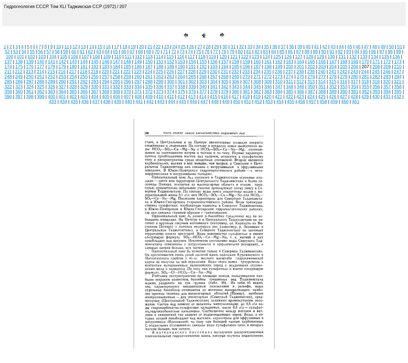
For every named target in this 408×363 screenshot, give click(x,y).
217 (73, 71)
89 (315, 51)
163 (289, 61)
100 (9, 56)
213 (29, 71)
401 (62, 96)
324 (30, 86)
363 (51, 91)
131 (342, 56)
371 (138, 91)
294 (105, 81)
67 (132, 51)
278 (333, 76)
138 (19, 61)
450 (236, 101)
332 (116, 86)
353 (343, 86)
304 (214, 81)
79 (232, 51)
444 (171, 101)
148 (127, 61)
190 (181, 66)
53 (15, 51)
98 (390, 51)
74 (190, 51)
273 (279, 76)
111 (128, 56)
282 (376, 76)
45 (349, 46)
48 (374, 46)
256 (95, 76)
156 (214, 61)
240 (322, 71)
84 (273, 51)
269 (235, 76)
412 (181, 96)
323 (19, 86)
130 (331, 56)
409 (149, 96)
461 (355, 101)
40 (308, 46)
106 (74, 56)
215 (51, 71)
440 (128, 101)
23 (166, 46)
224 (148, 71)
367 (95, 91)
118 (201, 56)
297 (138, 81)
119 (212, 56)
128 (309, 56)
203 (322, 66)
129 (320, 56)
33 (249, 46)
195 (235, 66)
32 (241, 46)
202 (311, 66)
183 (105, 66)
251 (40, 76)
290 (62, 81)
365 (73, 91)
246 (387, 71)
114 (159, 56)
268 (224, 76)
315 (332, 81)
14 (91, 46)
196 (246, 66)
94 (356, 51)
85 (281, 51)
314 (322, 81)
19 (133, 46)
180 (73, 66)
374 (170, 91)
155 (203, 61)
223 (138, 71)
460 (345, 101)
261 (149, 76)
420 (267, 96)
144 (84, 61)
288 (40, 81)
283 (387, 76)
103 (42, 56)
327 (62, 86)
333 (127, 86)
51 (399, 46)
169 (354, 61)
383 (268, 91)
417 (235, 96)
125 (277, 56)
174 (8, 66)
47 (366, 46)
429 (365, 96)
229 (202, 71)
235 (267, 71)
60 (73, 51)
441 (139, 101)
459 (334, 101)
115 (170, 56)
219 (94, 71)
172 (387, 61)
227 (181, 71)
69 (148, 51)
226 (170, 71)
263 (170, 76)
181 (84, 66)
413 (192, 96)
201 (300, 66)
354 (354, 86)
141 (51, 61)
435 (74, 101)
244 (365, 71)
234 (257, 71)
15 (99, 46)
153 (181, 61)
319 (376, 81)
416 (224, 96)
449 (226, 101)
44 (341, 46)
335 (149, 86)
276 (311, 76)
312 (300, 81)
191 (192, 66)
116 (180, 56)
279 (343, 76)
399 (40, 96)
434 (63, 101)
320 (387, 81)
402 (73, 96)
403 (84, 96)
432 (397, 96)
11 (66, 46)
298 (149, 81)
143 (73, 61)
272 (268, 76)
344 (246, 86)
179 (62, 66)
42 (324, 46)
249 (19, 76)
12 (74, 46)
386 (300, 91)
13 (83, 46)
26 (191, 46)
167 (333, 61)
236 (278, 71)
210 (398, 66)
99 (398, 51)
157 (224, 61)
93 (348, 51)
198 (268, 66)
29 (216, 46)
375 (181, 91)
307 (246, 81)
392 (365, 91)
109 (107, 56)
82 (257, 51)
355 (365, 86)
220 (105, 71)
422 (289, 96)
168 (343, 61)
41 (316, 46)
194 (224, 66)
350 (311, 86)
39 (299, 46)
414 (202, 96)
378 (214, 91)
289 (51, 81)
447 (204, 101)
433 (52, 101)
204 (333, 66)
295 (116, 81)
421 (278, 96)
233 (246, 71)
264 (181, 76)
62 (90, 51)
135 (385, 56)
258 (116, 76)
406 (116, 96)
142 (62, 61)
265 (192, 76)
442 (150, 101)
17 (116, 46)
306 (235, 81)
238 (300, 71)
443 (161, 101)
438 (106, 101)
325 (40, 86)
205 (343, 66)
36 (274, 46)
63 (98, 51)
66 (123, 51)
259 (127, 76)
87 (298, 51)
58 (57, 51)
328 (73, 86)
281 (365, 76)
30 (224, 46)
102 (31, 56)
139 (30, 61)
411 (170, 96)
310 (279, 81)
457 (312, 101)
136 (396, 56)
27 (199, 46)
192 (203, 66)
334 (138, 86)
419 (257, 96)
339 (192, 86)
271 (257, 76)
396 (8, 96)
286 (19, 81)
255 (84, 76)
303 (203, 81)
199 (279, 66)
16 (108, 46)
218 (83, 71)
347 (279, 86)
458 (323, 101)
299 (159, 81)
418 (246, 96)
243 (354, 71)
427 (343, 96)
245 (376, 71)
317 (354, 81)
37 (283, 46)
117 (191, 56)
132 (353, 56)
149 (138, 61)
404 (95, 96)
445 (182, 101)
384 (279, 91)
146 (105, 61)
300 (170, 81)
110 (117, 56)
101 (20, 56)
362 (40, 91)
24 (174, 46)
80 (240, 51)
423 (300, 96)
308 (257, 81)
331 (105, 86)
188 (159, 66)
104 (53, 56)
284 (398, 76)
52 (7, 51)
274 (289, 76)
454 (280, 101)
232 (235, 71)
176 (30, 66)
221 (116, 71)
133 (363, 56)
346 (268, 86)
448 (215, 101)
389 (333, 91)
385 (289, 91)
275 (300, 76)
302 (192, 81)
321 (397, 81)
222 (127, 71)
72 (173, 51)
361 (30, 91)
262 (159, 76)
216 (62, 71)
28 (208, 46)
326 (51, 86)
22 (158, 46)
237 (289, 71)
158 (235, 61)
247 (397, 71)
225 (159, 71)
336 (159, 86)
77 (215, 51)
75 (198, 51)
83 (265, 51)
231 (224, 71)
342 (224, 86)
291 (73, 81)
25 (183, 46)
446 (193, 101)
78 (223, 51)
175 (19, 66)
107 (85, 56)
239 (311, 71)
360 (19, 91)
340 (203, 86)
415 (213, 96)
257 (105, 76)
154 (192, 61)
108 (96, 56)
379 (224, 91)
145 (95, 61)
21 (149, 46)
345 (257, 86)
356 (376, 86)
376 (192, 91)
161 (268, 61)
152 (170, 61)
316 (343, 81)
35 (266, 46)
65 (115, 51)
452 (258, 101)
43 (333, 46)
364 (62, 91)
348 (289, 86)
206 (354, 66)
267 (214, 76)
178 (51, 66)
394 (387, 91)
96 (373, 51)
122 (244, 56)
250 (30, 76)
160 (257, 61)
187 (149, 66)
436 (85, 101)
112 (138, 56)
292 (84, 81)
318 (365, 81)
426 (332, 96)
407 (127, 96)
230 (213, 71)
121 (234, 56)
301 (181, 81)
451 (247, 101)
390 (343, 91)
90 (323, 51)
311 (289, 81)
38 (291, 46)
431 (387, 96)
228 (192, 71)
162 (279, 61)
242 (343, 71)
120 (223, 56)
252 (51, 76)
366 (84, 91)
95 (365, 51)
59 (65, 51)
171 (376, 61)
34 (258, 46)
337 (170, 86)
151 (159, 61)
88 (306, 51)
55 (32, 51)
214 (40, 71)
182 (95, 66)
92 (340, 51)
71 (165, 51)
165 (311, 61)
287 (30, 81)
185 (127, 66)
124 (266, 56)
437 (96, 101)
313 (311, 81)
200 (289, 66)
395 (398, 91)
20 (141, 46)
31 (233, 46)
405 (105, 96)
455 (290, 101)
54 (23, 51)
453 (269, 101)
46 (358, 46)
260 (138, 76)
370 (127, 91)
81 (248, 51)
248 (8, 76)
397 (19, 96)
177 (40, 66)
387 (311, 91)
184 (116, 66)
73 (182, 51)
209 (387, 66)
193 (214, 66)
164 (300, 61)
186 (138, 66)
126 (288, 56)
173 (398, 61)
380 (235, 91)
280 (354, 76)
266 (203, 76)
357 (387, 86)
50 (391, 46)
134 (374, 56)
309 (268, 81)
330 (95, 86)
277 (322, 76)
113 (149, 56)
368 (105, 91)
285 (8, 81)
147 (116, 61)
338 (181, 86)
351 (322, 86)
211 (8, 71)
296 (127, 81)
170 (365, 61)
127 (299, 56)
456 (301, 101)
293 (95, 81)
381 (246, 91)
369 (116, 91)
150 (149, 61)
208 (376, 66)
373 (159, 91)
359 (8, 91)
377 (203, 91)
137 (8, 61)
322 (8, 86)
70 (157, 51)
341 (214, 86)
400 (51, 96)
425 (322, 96)
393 (376, 91)
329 (84, 86)
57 (48, 51)
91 (331, 51)
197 (257, 66)
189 (170, 66)
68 (140, 51)
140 (40, 61)
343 (235, 86)
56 (40, 51)
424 (311, 96)
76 (207, 51)
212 (18, 71)
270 (246, 76)
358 (398, 86)
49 (383, 46)
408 (138, 96)
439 (117, 101)
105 (63, 56)
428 (354, 96)
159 (246, 61)
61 (82, 51)
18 (124, 46)
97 (381, 51)
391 (354, 91)
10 (58, 46)
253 (62, 76)
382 (257, 91)
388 (322, 91)
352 (333, 86)
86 (290, 51)
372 (149, 91)
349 (300, 86)
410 (159, 96)
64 (107, 51)
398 (30, 96)
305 (224, 81)
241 (332, 71)
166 (322, 61)
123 (255, 56)
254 (73, 76)
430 (376, 96)
